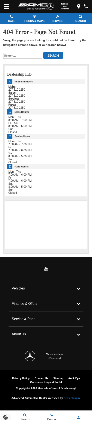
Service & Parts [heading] (23, 319)
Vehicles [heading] (18, 288)
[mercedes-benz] (50, 6)
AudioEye (74, 378)
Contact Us (41, 378)
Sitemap (58, 378)
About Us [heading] (19, 334)
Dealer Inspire (72, 398)
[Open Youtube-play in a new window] (46, 269)
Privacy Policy (21, 378)
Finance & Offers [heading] (24, 303)
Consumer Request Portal (46, 382)
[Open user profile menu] (78, 417)
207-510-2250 (16, 89)
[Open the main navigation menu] (6, 6)
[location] (78, 6)
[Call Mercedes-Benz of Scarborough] (86, 6)
